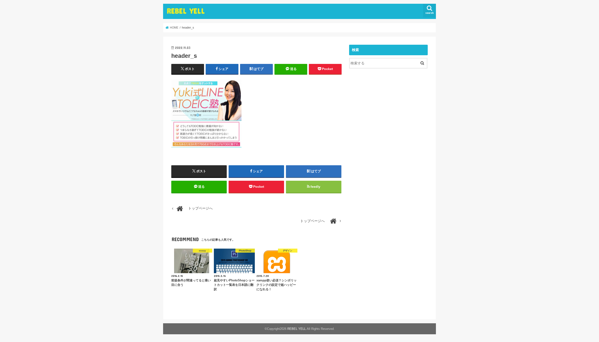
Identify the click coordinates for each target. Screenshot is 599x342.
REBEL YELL (186, 10)
